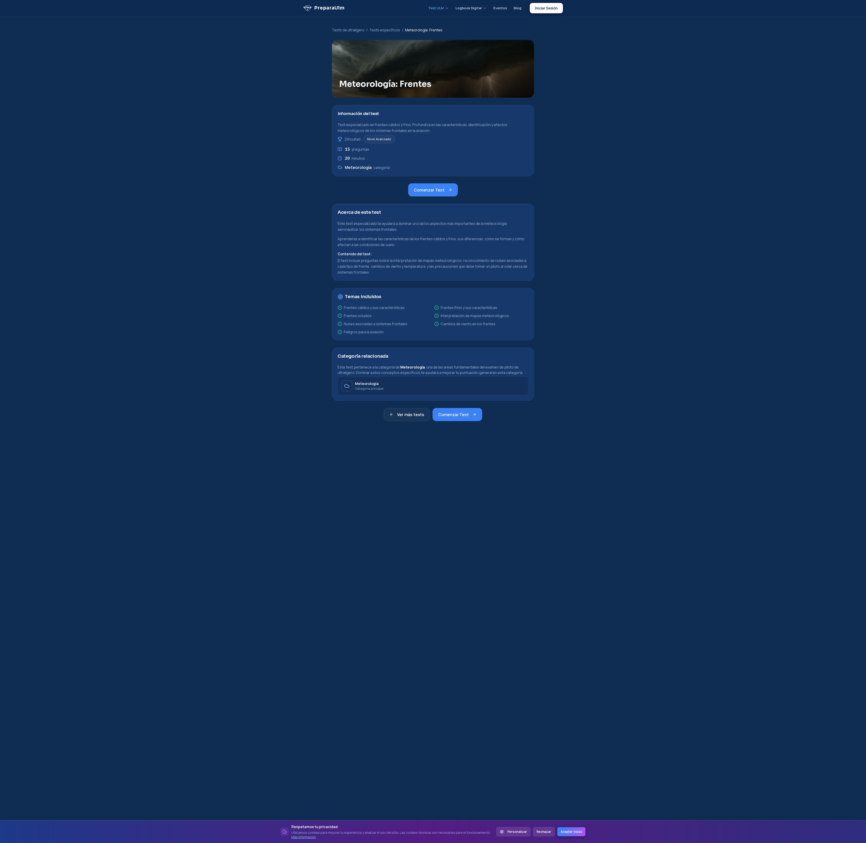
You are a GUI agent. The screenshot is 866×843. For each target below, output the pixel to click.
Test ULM (436, 8)
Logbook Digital (469, 8)
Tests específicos (384, 30)
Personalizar (517, 831)
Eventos (500, 8)
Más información (303, 837)
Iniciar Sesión (546, 8)
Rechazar (544, 831)
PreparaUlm (329, 8)
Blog (517, 8)
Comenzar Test (429, 190)
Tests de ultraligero (348, 30)
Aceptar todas (571, 831)
